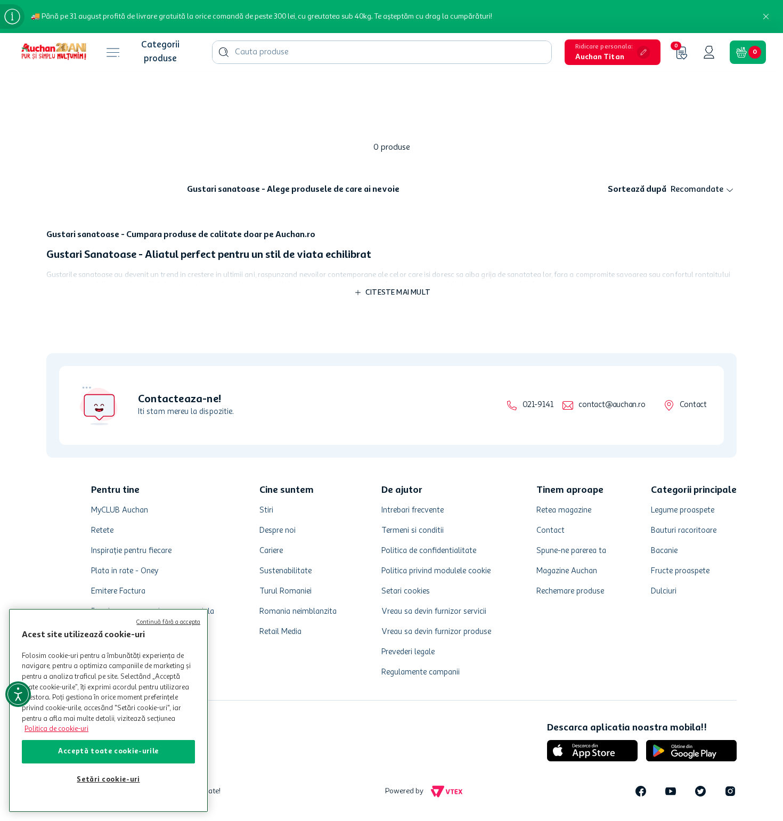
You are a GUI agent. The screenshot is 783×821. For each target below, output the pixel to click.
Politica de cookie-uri (56, 729)
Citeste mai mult (397, 292)
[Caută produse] (224, 52)
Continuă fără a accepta (168, 622)
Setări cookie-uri (108, 779)
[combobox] (382, 52)
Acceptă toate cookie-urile (108, 751)
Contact (693, 405)
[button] (612, 52)
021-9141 (538, 405)
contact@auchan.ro (611, 405)
